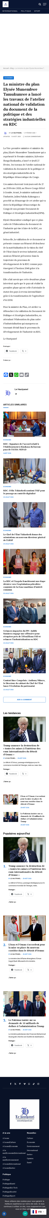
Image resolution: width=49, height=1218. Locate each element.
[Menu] (44, 4)
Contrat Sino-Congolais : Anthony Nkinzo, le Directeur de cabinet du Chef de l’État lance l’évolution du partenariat (24, 683)
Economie (9, 78)
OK (25, 1214)
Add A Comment (24, 700)
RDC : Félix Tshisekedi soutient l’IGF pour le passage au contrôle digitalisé (24, 492)
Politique (26, 11)
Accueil (6, 68)
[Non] (45, 1208)
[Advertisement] (24, 39)
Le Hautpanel (16, 133)
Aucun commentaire (33, 136)
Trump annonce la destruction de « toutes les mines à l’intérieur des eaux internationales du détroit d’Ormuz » (21, 750)
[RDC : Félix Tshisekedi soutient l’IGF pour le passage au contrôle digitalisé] (24, 471)
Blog (12, 68)
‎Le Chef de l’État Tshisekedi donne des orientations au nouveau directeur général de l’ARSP (24, 537)
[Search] (40, 4)
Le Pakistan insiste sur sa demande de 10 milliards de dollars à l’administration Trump (32, 817)
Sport (37, 11)
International (10, 11)
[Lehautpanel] (5, 4)
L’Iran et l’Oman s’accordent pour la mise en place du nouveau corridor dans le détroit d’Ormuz (33, 800)
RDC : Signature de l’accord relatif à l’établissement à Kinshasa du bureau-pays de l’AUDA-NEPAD (22, 446)
